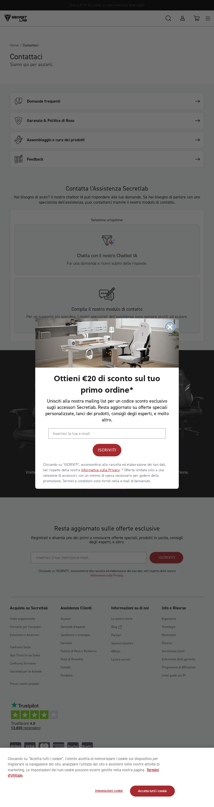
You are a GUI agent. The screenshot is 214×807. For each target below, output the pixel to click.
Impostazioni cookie (109, 790)
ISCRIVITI (107, 450)
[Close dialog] (170, 327)
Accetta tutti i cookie (152, 791)
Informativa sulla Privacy (100, 470)
